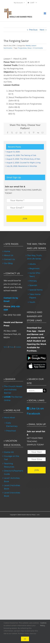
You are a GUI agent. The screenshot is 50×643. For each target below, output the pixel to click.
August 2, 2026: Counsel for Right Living (23, 163)
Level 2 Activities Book (12, 487)
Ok (25, 639)
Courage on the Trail (11, 458)
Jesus (29, 48)
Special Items (35, 290)
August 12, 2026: (13, 152)
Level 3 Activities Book (12, 494)
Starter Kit (9, 452)
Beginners (34, 268)
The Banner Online (13, 398)
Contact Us (9, 259)
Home (7, 251)
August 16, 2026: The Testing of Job (21, 155)
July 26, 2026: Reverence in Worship (21, 166)
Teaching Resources (9, 465)
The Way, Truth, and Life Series (34, 257)
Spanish (33, 285)
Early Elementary (12, 424)
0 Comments (38, 48)
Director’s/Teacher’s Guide (13, 472)
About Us (8, 255)
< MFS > (38, 514)
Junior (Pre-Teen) (35, 274)
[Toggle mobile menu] (45, 13)
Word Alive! (9, 417)
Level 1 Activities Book (12, 479)
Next (42, 30)
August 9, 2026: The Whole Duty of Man (23, 159)
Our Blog (8, 263)
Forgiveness (22, 48)
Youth (32, 302)
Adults (32, 264)
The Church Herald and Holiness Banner (13, 389)
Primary (33, 281)
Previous (33, 30)
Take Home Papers (35, 296)
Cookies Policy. (43, 624)
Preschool (11, 431)
